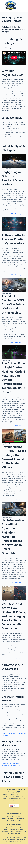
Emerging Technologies (8, 818)
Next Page (18, 214)
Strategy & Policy (8, 816)
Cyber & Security (21, 818)
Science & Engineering (14, 820)
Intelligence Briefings (9, 827)
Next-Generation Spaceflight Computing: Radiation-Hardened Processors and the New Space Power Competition (13, 537)
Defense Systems (19, 816)
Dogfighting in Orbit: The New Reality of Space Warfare (12, 178)
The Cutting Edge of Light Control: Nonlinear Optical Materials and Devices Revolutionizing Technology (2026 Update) (14, 378)
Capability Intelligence (16, 829)
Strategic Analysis (14, 833)
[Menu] (25, 6)
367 (12, 214)
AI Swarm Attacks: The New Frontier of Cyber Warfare (14, 239)
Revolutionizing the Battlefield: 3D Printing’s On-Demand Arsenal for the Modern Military (14, 457)
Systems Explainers (7, 831)
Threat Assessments (20, 831)
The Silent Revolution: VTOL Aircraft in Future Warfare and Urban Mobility (13, 304)
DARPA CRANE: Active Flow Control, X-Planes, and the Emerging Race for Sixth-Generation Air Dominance (14, 616)
